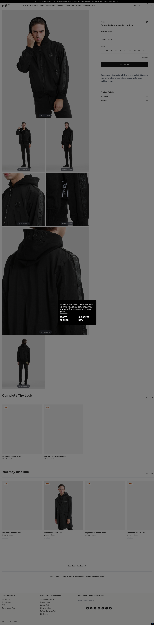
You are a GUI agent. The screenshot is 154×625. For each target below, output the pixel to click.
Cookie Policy (63, 313)
